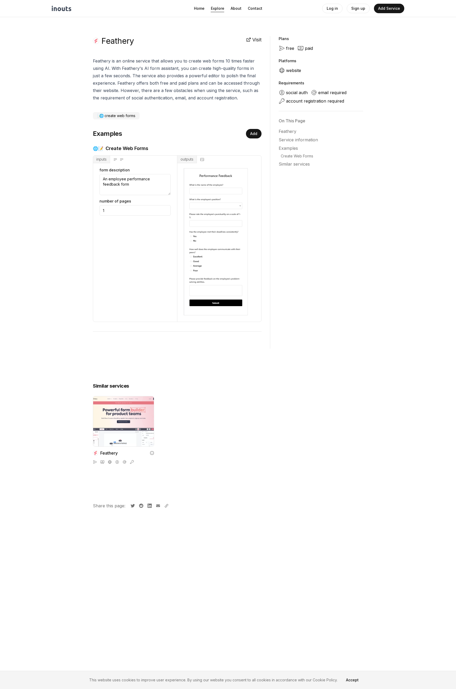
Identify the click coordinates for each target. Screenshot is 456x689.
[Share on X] (132, 505)
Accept (352, 680)
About (236, 8)
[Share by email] (157, 505)
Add (253, 133)
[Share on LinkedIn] (149, 505)
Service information (298, 139)
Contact (255, 8)
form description (114, 170)
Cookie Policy (325, 680)
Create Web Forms (297, 156)
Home (199, 8)
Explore (217, 8)
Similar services (294, 164)
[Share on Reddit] (140, 505)
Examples (288, 148)
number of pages (115, 201)
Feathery (287, 131)
